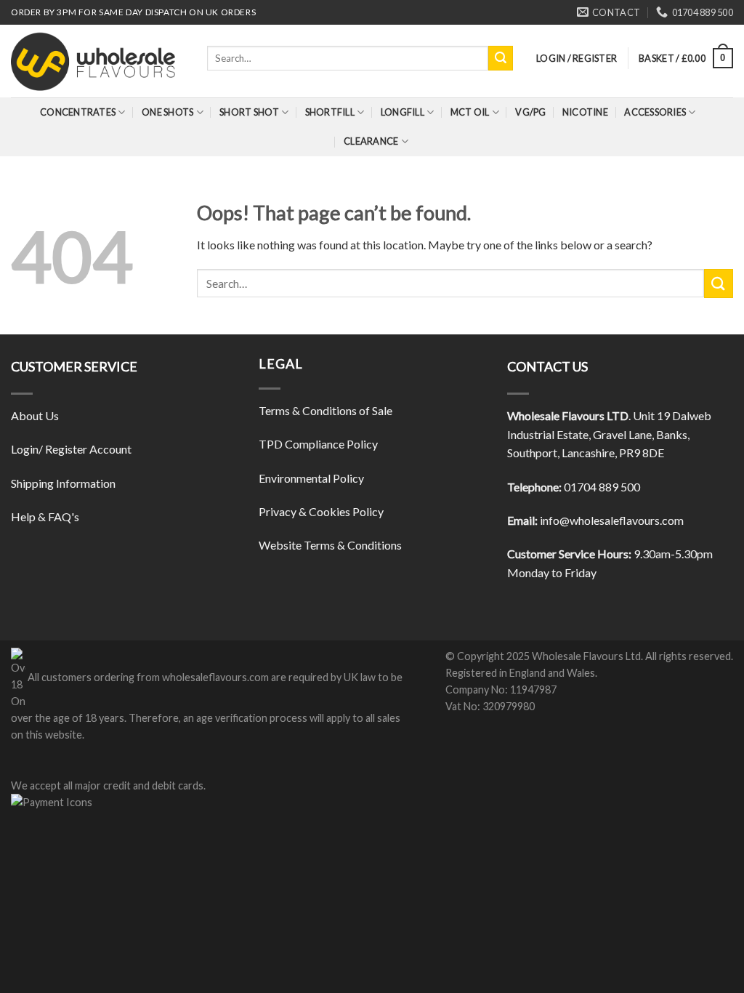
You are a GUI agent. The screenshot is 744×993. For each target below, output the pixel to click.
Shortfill (330, 112)
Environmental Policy (311, 478)
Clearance (371, 141)
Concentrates (78, 112)
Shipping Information (63, 483)
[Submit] (500, 58)
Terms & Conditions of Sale (325, 410)
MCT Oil (470, 112)
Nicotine (585, 112)
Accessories (655, 112)
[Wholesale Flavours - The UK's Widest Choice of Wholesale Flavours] (98, 61)
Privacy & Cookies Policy (321, 511)
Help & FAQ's (45, 516)
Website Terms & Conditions (330, 545)
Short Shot (249, 112)
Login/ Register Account (71, 449)
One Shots (167, 112)
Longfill (402, 112)
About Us (35, 415)
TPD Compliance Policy (318, 444)
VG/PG (530, 112)
